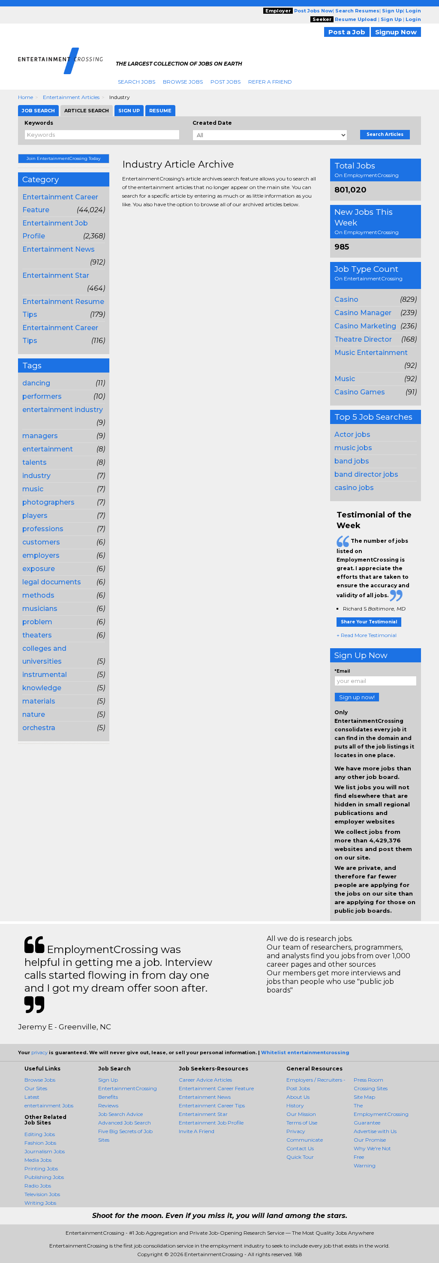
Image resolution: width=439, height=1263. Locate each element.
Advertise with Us (375, 1131)
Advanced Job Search (124, 1122)
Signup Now (396, 32)
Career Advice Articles (205, 1080)
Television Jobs (42, 1194)
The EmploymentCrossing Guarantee (381, 1114)
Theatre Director (363, 339)
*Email (342, 671)
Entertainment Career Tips (212, 1105)
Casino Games (359, 392)
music (32, 489)
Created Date (212, 123)
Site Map (364, 1097)
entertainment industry (62, 410)
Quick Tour (300, 1157)
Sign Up (108, 1080)
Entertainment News (58, 249)
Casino (346, 299)
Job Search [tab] (38, 111)
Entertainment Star (55, 275)
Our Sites (35, 1088)
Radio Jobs (37, 1185)
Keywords (38, 123)
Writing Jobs (40, 1203)
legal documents (51, 582)
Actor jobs (352, 434)
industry (36, 476)
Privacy (295, 1131)
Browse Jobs (183, 81)
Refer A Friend (270, 81)
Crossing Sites (371, 1088)
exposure (38, 569)
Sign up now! (357, 697)
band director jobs (366, 474)
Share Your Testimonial (369, 622)
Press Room (368, 1080)
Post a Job (346, 32)
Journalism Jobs (44, 1151)
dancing (36, 383)
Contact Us (300, 1148)
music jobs (353, 448)
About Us (298, 1097)
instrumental (44, 675)
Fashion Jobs (40, 1143)
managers (40, 436)
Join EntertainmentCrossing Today (63, 158)
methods (38, 595)
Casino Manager (362, 313)
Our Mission (301, 1114)
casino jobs (354, 488)
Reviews (108, 1105)
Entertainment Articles (71, 97)
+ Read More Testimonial (367, 635)
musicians (39, 608)
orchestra (38, 728)
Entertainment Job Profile (211, 1122)
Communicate (304, 1140)
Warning (365, 1165)
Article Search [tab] (86, 111)
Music (344, 379)
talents (34, 462)
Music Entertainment (371, 353)
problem (37, 622)
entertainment (47, 449)
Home (25, 97)
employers (41, 555)
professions (42, 529)
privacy (39, 1052)
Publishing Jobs (44, 1177)
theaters (37, 635)
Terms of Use (301, 1122)
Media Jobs (37, 1160)
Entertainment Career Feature (216, 1088)
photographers (48, 502)
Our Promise (370, 1140)
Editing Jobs (39, 1134)
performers (42, 396)
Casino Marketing (365, 326)
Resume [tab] (160, 111)
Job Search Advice (120, 1114)
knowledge (41, 688)
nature (33, 714)
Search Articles (385, 134)
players (35, 515)
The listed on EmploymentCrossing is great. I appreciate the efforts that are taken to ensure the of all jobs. (373, 568)
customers (41, 542)
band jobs (351, 461)
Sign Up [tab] (129, 111)
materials (38, 701)
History (295, 1105)
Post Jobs (225, 81)
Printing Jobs (41, 1168)
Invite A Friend (196, 1131)
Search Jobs (136, 81)
